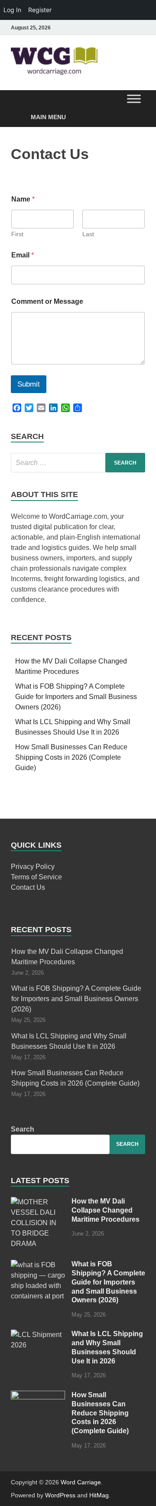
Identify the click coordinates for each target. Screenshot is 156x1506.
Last (88, 234)
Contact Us (28, 887)
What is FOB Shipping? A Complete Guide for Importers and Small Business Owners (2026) (76, 697)
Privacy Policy (33, 866)
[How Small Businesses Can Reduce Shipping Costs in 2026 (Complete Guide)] (38, 1395)
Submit (28, 384)
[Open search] (134, 100)
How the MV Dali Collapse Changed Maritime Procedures (106, 1210)
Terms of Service (36, 877)
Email (22, 255)
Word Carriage (81, 1482)
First (17, 234)
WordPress (60, 1495)
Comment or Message (47, 301)
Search (22, 1129)
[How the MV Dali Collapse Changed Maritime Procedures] (38, 1202)
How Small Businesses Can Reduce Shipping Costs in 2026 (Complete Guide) (71, 757)
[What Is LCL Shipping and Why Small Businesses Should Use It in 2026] (38, 1334)
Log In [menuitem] (12, 9)
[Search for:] (78, 462)
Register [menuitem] (40, 9)
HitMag (99, 1495)
